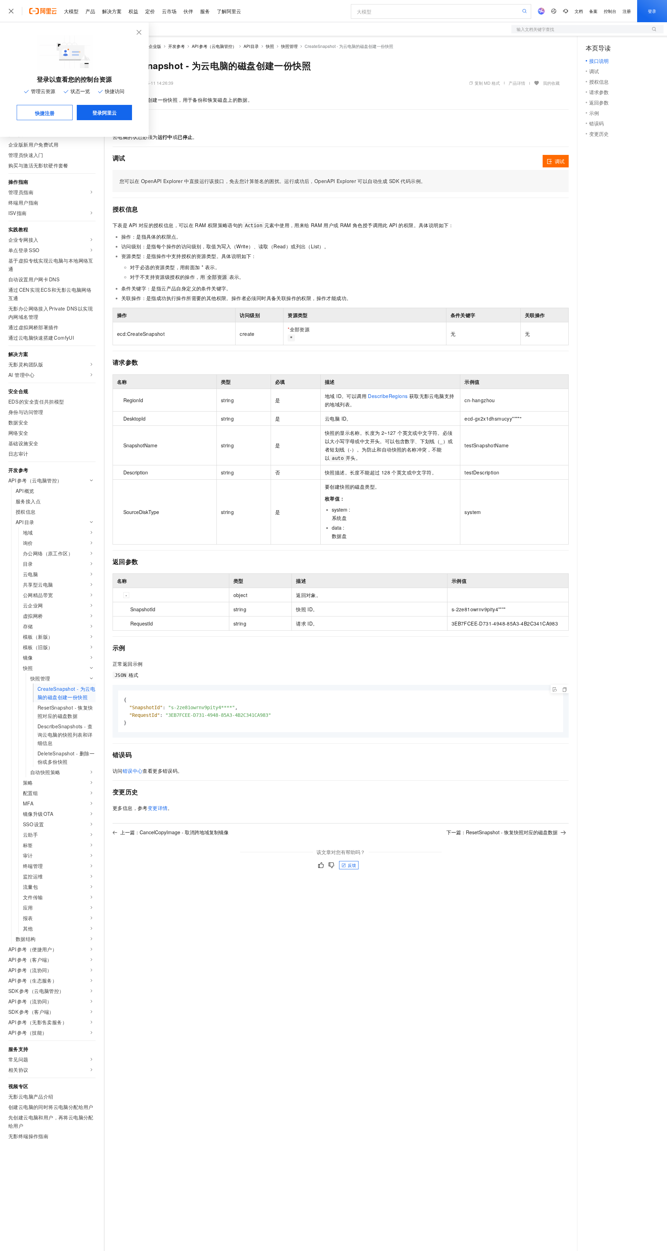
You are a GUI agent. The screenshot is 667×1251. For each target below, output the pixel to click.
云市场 (169, 11)
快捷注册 (45, 112)
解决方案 (112, 11)
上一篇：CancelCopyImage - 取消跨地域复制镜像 (174, 832)
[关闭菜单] (11, 11)
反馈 (352, 865)
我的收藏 (551, 83)
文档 (579, 11)
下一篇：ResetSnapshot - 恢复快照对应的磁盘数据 (502, 832)
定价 (150, 11)
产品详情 (517, 83)
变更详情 (158, 807)
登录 (652, 11)
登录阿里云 (104, 112)
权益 (133, 11)
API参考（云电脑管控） (214, 46)
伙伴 (188, 11)
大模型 (71, 11)
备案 (593, 11)
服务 (205, 11)
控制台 (610, 11)
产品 (90, 11)
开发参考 (176, 46)
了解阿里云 (229, 11)
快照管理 (289, 46)
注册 (627, 11)
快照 (270, 46)
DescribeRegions (387, 395)
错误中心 (133, 770)
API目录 (251, 46)
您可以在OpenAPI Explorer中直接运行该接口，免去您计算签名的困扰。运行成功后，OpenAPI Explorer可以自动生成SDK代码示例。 (273, 180)
